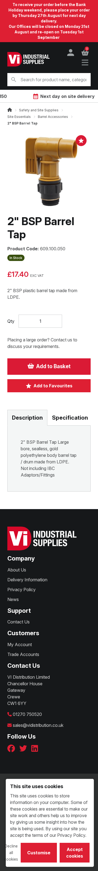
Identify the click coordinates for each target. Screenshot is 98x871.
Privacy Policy (21, 589)
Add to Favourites (52, 385)
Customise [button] (38, 852)
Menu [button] (85, 62)
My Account (19, 644)
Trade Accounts (23, 654)
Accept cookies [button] (74, 853)
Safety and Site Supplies (39, 110)
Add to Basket (53, 366)
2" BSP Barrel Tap (22, 123)
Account (70, 52)
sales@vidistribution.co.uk (38, 725)
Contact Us (18, 622)
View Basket (87, 49)
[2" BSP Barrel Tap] (49, 172)
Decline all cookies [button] (11, 852)
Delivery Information (27, 579)
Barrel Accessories (53, 117)
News (13, 599)
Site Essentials (19, 117)
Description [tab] (27, 417)
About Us (16, 570)
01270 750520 (27, 714)
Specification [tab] (70, 417)
